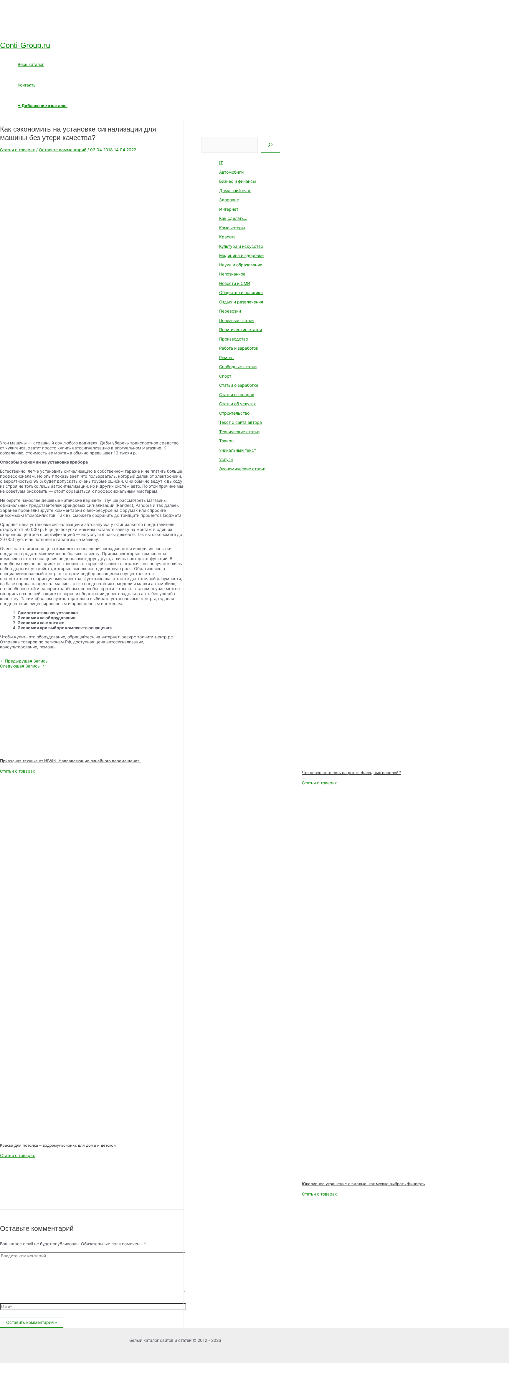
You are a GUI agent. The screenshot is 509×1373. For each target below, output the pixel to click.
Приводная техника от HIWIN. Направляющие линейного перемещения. (70, 760)
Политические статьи (240, 329)
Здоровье (229, 199)
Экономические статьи (242, 468)
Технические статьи (239, 431)
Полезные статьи (236, 320)
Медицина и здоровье (241, 255)
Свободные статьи (238, 366)
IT (221, 162)
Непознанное (232, 273)
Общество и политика (241, 292)
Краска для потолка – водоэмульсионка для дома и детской (58, 1145)
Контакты (27, 84)
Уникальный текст (237, 450)
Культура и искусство (241, 246)
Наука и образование (240, 264)
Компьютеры (232, 227)
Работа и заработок (238, 348)
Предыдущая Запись (24, 660)
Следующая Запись (22, 665)
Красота (227, 236)
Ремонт (226, 357)
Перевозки (230, 310)
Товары (226, 440)
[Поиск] (270, 145)
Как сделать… (233, 218)
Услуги (226, 459)
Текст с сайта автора (240, 422)
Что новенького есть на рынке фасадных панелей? (351, 772)
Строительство (234, 413)
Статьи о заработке (238, 385)
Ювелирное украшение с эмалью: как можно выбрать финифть (363, 1183)
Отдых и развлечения (241, 301)
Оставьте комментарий (62, 149)
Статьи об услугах (237, 403)
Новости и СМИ (234, 283)
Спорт (225, 375)
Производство (233, 338)
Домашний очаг (235, 190)
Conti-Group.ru (25, 45)
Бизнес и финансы (237, 181)
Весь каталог (31, 64)
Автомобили (231, 172)
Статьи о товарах (17, 149)
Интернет (228, 209)
